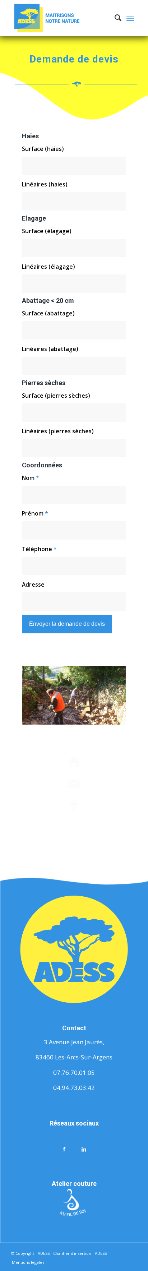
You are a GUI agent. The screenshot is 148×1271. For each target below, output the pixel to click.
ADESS (101, 1253)
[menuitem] (114, 18)
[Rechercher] (114, 18)
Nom (30, 478)
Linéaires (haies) (44, 184)
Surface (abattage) (48, 313)
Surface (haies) (43, 149)
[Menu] (130, 18)
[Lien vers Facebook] (64, 1149)
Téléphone (39, 549)
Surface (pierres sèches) (56, 395)
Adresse (33, 584)
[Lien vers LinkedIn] (84, 1149)
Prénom (35, 513)
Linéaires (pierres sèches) (57, 431)
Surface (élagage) (46, 231)
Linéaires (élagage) (48, 267)
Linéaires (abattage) (50, 349)
